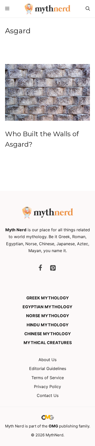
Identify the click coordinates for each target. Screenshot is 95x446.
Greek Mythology (47, 297)
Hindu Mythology (48, 324)
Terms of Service (47, 377)
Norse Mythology (47, 315)
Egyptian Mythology (47, 306)
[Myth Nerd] (47, 9)
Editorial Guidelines (47, 368)
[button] (88, 9)
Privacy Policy (47, 386)
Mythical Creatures (48, 342)
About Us (47, 359)
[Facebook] (40, 268)
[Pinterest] (53, 268)
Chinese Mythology (47, 333)
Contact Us (48, 395)
